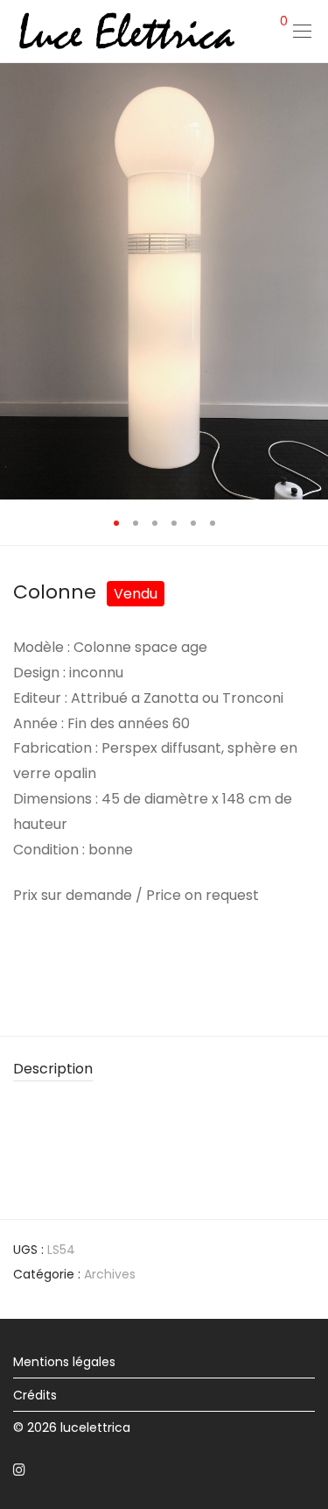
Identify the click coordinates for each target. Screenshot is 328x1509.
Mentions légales (64, 1362)
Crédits (35, 1395)
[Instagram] (19, 1468)
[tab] (164, 1069)
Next (311, 280)
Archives (110, 1274)
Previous (16, 280)
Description (53, 1069)
